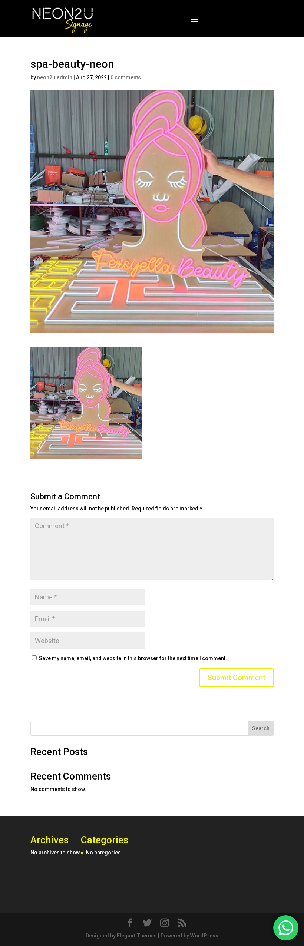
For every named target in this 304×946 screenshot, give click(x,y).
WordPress (204, 936)
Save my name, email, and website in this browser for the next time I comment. (133, 658)
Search (261, 728)
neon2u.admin (54, 77)
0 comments (125, 77)
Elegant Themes (137, 936)
